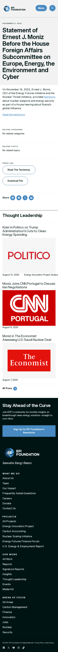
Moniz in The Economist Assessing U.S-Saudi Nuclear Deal (27, 337)
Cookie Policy (49, 642)
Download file (15, 181)
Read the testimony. (19, 170)
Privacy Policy (39, 642)
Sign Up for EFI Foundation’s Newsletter (29, 431)
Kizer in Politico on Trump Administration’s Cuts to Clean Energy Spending (24, 230)
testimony (50, 97)
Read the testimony (13, 114)
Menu (41, 8)
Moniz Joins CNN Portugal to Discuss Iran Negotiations (28, 285)
